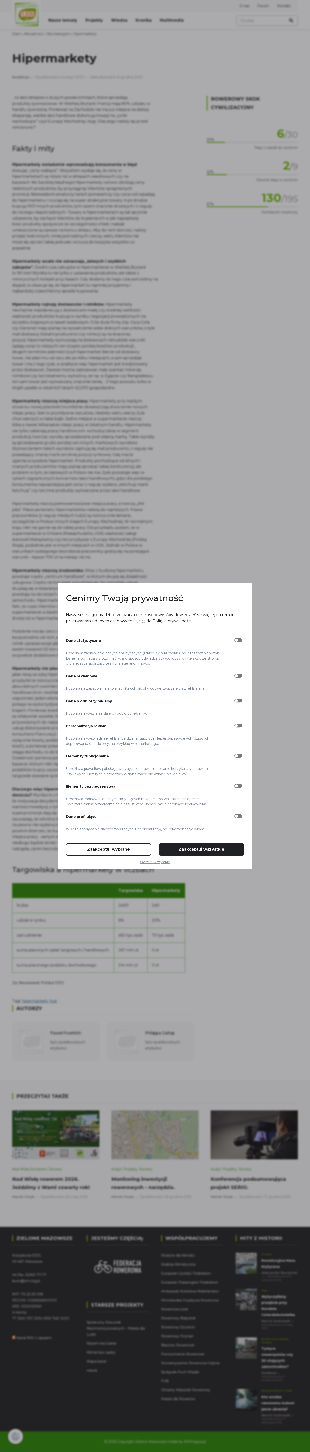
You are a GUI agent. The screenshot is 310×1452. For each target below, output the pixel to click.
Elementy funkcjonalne (87, 756)
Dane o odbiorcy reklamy (89, 701)
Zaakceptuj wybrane (108, 849)
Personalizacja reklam (86, 726)
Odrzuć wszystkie (155, 862)
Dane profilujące (81, 816)
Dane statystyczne (83, 640)
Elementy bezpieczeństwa (90, 786)
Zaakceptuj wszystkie (201, 849)
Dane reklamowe (81, 676)
